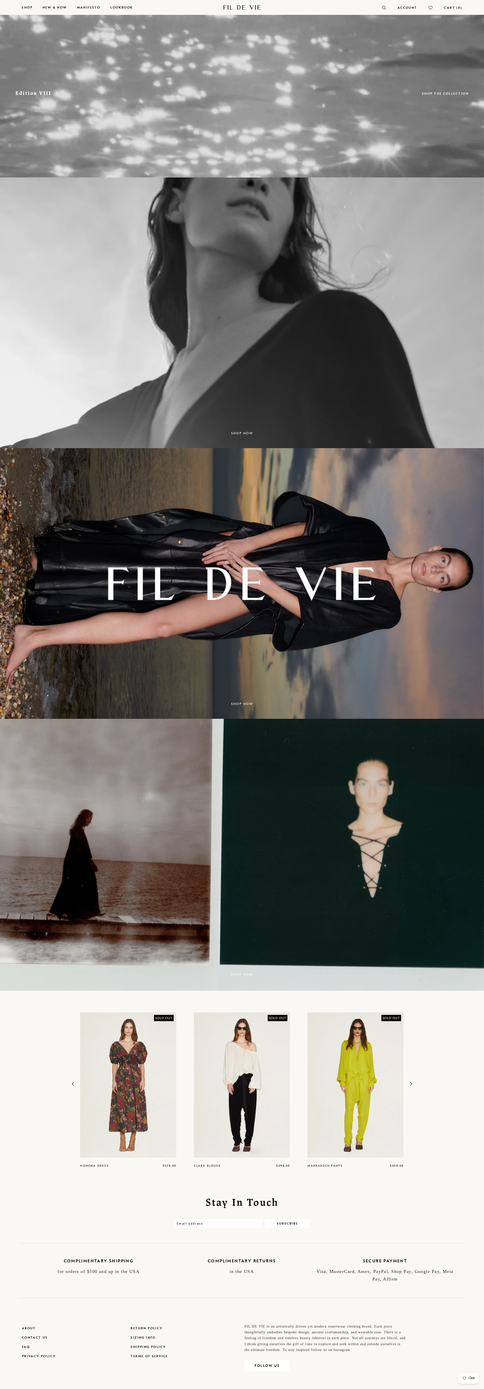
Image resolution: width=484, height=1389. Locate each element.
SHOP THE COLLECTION (445, 93)
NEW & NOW (55, 7)
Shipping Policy (148, 1347)
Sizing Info (143, 1337)
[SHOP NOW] (242, 989)
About (29, 1328)
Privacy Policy (39, 1356)
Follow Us (267, 1366)
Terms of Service (149, 1356)
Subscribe (287, 1223)
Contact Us (35, 1337)
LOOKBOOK (121, 7)
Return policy (147, 1328)
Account (407, 8)
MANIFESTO (89, 7)
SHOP (27, 7)
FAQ (26, 1347)
